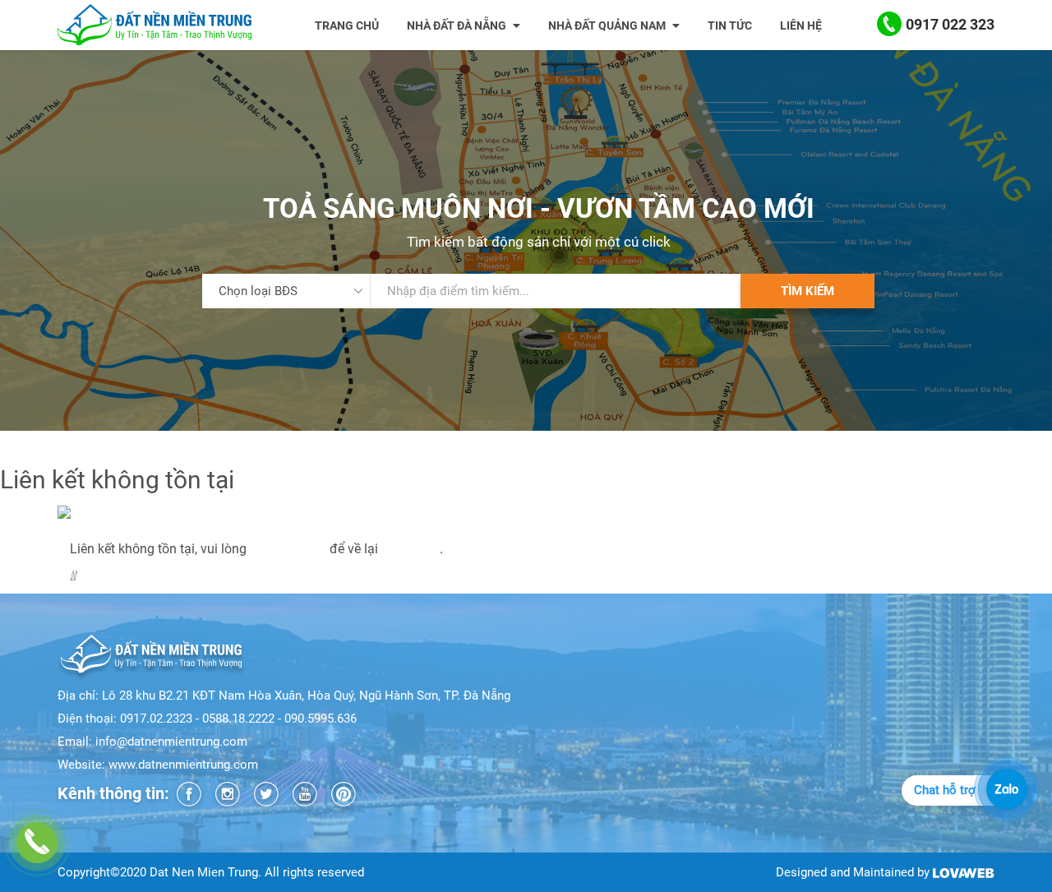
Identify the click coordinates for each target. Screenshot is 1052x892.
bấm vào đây (288, 549)
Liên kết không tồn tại (120, 530)
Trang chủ (347, 25)
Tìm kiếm (807, 291)
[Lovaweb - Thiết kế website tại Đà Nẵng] (963, 872)
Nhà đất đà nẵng (458, 25)
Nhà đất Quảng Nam (608, 25)
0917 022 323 (950, 24)
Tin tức (730, 25)
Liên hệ (801, 25)
